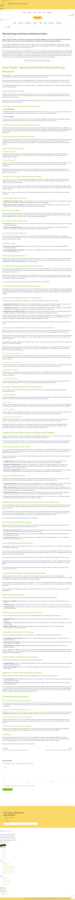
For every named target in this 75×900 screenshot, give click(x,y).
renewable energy (40, 584)
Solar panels (53, 111)
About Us (29, 12)
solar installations (27, 54)
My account (59, 23)
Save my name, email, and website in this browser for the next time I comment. (19, 785)
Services (39, 12)
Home (24, 12)
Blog (44, 12)
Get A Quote (38, 17)
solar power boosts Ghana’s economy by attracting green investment (27, 712)
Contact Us (49, 12)
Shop (34, 12)
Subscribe (7, 820)
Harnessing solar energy (9, 179)
